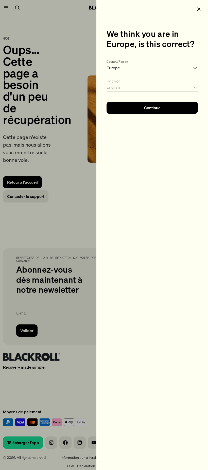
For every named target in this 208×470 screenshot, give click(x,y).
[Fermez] (199, 9)
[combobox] (152, 65)
